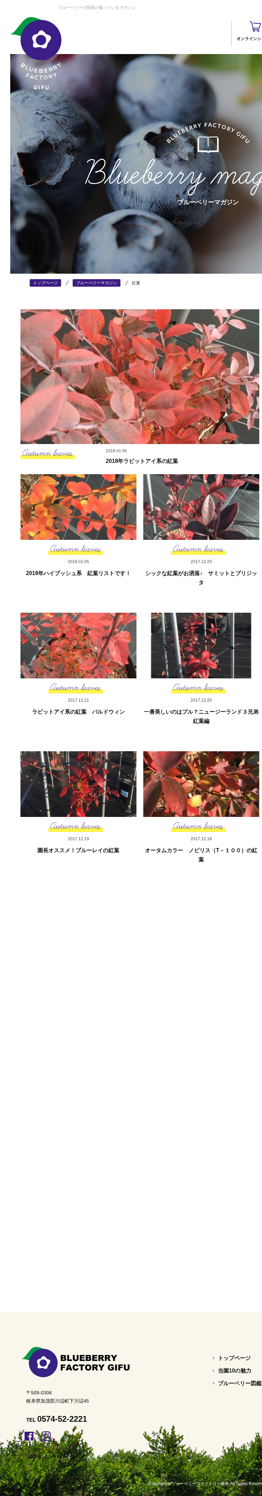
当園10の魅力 (234, 1371)
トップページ (234, 1358)
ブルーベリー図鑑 (240, 1383)
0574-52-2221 (62, 1418)
